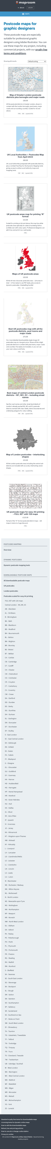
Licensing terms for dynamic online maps (15, 1122)
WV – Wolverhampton (13, 1100)
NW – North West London (14, 921)
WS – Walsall (9, 1096)
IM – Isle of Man (10, 816)
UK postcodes (9, 586)
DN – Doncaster (10, 722)
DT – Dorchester (11, 727)
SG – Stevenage (10, 982)
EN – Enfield (9, 747)
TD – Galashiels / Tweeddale (15, 1035)
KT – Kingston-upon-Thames (15, 836)
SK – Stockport (10, 986)
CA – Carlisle (9, 657)
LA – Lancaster (10, 852)
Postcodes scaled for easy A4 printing (18, 596)
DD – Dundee (10, 702)
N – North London (11, 897)
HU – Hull (8, 804)
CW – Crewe (9, 694)
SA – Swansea (10, 974)
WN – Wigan (9, 1088)
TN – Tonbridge (10, 1043)
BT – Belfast (9, 654)
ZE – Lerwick (9, 1108)
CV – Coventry (10, 690)
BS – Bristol (9, 649)
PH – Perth (9, 942)
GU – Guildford (10, 771)
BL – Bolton (9, 637)
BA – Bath (8, 621)
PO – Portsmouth (11, 950)
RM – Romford (10, 966)
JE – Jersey (9, 828)
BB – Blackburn (10, 625)
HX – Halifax (9, 808)
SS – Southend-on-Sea (13, 1015)
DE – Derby (9, 706)
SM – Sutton (9, 994)
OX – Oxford (9, 930)
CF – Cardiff (9, 666)
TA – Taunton (10, 1031)
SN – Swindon (10, 999)
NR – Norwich (10, 917)
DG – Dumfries (10, 710)
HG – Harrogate (10, 787)
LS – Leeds (9, 873)
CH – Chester (9, 670)
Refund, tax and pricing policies (12, 1128)
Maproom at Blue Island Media (22, 1137)
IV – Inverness (10, 824)
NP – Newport (10, 913)
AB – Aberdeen (10, 609)
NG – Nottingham (11, 905)
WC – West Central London (15, 1076)
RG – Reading (10, 958)
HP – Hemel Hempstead (13, 792)
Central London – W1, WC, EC (15, 605)
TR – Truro (9, 1051)
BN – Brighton (10, 641)
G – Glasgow (9, 763)
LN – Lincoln (9, 869)
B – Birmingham (11, 617)
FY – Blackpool (10, 759)
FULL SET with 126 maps (14, 601)
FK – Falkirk (9, 755)
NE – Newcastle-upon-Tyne (15, 901)
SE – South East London (13, 978)
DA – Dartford (10, 698)
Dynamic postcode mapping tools (17, 565)
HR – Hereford (10, 796)
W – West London (11, 1068)
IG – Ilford (8, 812)
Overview (7, 550)
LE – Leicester (10, 861)
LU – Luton (9, 877)
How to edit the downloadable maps (13, 1125)
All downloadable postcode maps (17, 580)
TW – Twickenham (11, 1059)
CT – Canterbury (11, 686)
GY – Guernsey (10, 775)
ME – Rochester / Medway (14, 885)
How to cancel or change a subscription (14, 1131)
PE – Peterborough (12, 938)
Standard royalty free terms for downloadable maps (19, 1119)
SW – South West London (14, 1023)
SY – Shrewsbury (11, 1027)
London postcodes (11, 591)
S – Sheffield (9, 970)
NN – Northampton (12, 909)
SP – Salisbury (10, 1007)
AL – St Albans (10, 613)
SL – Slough (9, 991)
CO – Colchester (11, 678)
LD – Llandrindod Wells (13, 856)
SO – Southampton (12, 1003)
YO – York (8, 1104)
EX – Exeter (9, 751)
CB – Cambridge (11, 662)
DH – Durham (10, 714)
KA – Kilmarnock (11, 832)
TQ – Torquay (10, 1047)
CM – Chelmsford (11, 674)
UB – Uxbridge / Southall (14, 1064)
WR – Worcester (10, 1092)
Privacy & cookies (7, 1134)
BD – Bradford (10, 629)
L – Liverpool (9, 848)
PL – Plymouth (10, 946)
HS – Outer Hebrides (12, 800)
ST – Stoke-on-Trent (12, 1019)
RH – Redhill (9, 962)
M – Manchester (10, 881)
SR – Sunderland (11, 1011)
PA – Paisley (9, 934)
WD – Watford (10, 1080)
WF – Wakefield (10, 1084)
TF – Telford (9, 1039)
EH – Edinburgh (10, 743)
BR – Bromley (10, 645)
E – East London (11, 735)
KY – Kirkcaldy (10, 844)
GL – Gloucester (11, 767)
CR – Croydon (10, 682)
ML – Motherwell (11, 893)
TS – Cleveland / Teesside (14, 1055)
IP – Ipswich (9, 820)
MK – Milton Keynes (12, 889)
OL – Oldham (9, 926)
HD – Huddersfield (11, 783)
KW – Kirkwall (10, 840)
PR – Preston (9, 954)
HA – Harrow (9, 779)
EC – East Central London (14, 739)
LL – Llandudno (10, 865)
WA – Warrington (11, 1072)
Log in (30, 8)
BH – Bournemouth (12, 633)
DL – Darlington (10, 718)
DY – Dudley (9, 731)
